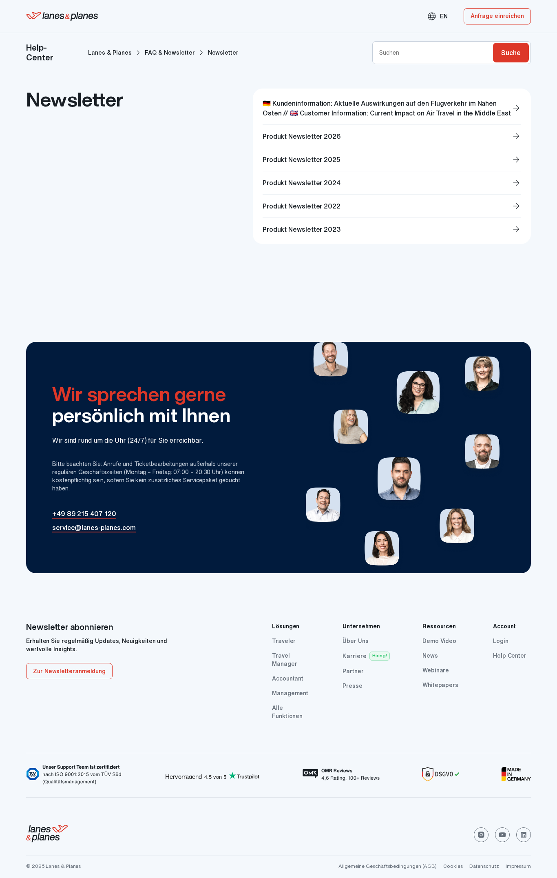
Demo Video (439, 641)
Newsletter (223, 52)
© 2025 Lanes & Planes (53, 866)
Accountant (287, 678)
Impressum (518, 866)
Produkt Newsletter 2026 (392, 136)
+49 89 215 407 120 (84, 513)
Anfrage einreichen (497, 16)
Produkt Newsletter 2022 (392, 206)
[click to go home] (47, 835)
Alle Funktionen (287, 712)
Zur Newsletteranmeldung (69, 671)
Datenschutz (484, 866)
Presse (352, 686)
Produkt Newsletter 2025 (392, 159)
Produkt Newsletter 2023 (392, 229)
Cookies (452, 866)
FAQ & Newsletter (170, 52)
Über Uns (355, 641)
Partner (353, 671)
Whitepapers (440, 685)
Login (500, 641)
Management (290, 693)
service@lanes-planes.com (94, 527)
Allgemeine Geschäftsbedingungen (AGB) (387, 866)
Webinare (435, 670)
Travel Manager (284, 660)
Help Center (509, 655)
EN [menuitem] (437, 16)
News (430, 655)
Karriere (354, 656)
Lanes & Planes (110, 52)
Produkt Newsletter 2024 (392, 183)
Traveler (284, 641)
